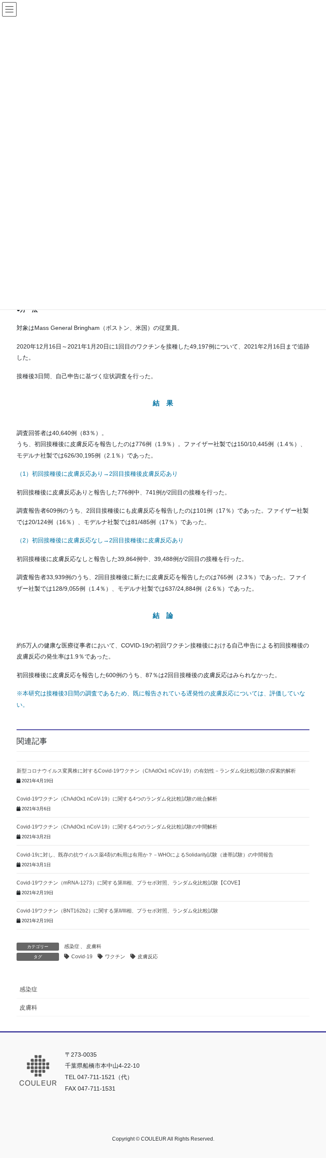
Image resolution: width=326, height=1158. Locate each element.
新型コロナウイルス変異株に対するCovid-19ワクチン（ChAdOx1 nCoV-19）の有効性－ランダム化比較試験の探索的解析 (156, 771)
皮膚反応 (148, 957)
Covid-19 (82, 957)
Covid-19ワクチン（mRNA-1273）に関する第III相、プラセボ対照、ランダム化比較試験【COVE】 (130, 883)
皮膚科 (93, 946)
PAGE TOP (310, 1115)
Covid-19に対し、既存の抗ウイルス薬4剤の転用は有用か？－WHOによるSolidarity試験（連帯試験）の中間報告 (145, 855)
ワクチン (115, 957)
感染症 (71, 946)
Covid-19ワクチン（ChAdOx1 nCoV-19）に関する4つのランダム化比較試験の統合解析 (117, 799)
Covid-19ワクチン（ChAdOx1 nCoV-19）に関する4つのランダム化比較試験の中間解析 (117, 827)
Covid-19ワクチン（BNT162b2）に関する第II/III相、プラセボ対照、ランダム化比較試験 (117, 911)
